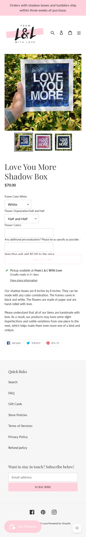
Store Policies (17, 415)
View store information (23, 280)
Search (12, 382)
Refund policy (17, 447)
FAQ (11, 393)
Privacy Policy (18, 437)
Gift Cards (15, 404)
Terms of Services (20, 426)
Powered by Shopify (59, 523)
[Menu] (79, 32)
